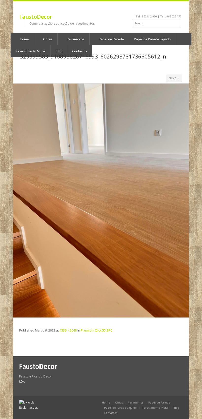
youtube (159, 9)
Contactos (110, 413)
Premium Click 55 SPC (96, 330)
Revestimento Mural (155, 407)
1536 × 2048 (68, 330)
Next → (174, 78)
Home (24, 39)
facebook (147, 9)
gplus (178, 9)
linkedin (152, 9)
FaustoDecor (35, 16)
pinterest (166, 9)
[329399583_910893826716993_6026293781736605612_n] (101, 201)
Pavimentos (75, 39)
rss (172, 9)
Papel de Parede (111, 39)
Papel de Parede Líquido (152, 39)
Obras (47, 39)
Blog (176, 407)
